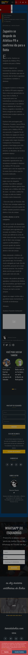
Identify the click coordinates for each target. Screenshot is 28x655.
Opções (6, 652)
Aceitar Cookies (19, 652)
